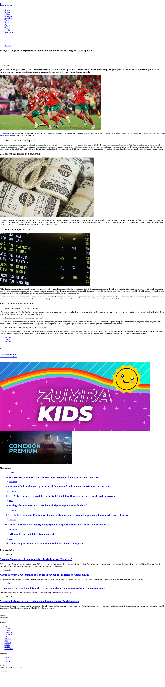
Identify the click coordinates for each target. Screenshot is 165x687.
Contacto (7, 657)
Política (7, 14)
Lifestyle (7, 26)
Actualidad (8, 18)
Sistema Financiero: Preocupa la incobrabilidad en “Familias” (36, 559)
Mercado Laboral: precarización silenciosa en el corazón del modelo (39, 601)
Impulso (6, 4)
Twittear (7, 339)
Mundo (7, 30)
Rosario (7, 10)
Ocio (6, 24)
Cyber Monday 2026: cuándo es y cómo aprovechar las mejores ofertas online (44, 574)
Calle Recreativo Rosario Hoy (8, 354)
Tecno (6, 20)
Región (7, 12)
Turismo (7, 28)
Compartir (8, 337)
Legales (7, 661)
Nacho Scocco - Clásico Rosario (8, 357)
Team (6, 659)
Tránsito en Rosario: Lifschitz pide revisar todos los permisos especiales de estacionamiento (52, 587)
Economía (8, 16)
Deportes (7, 22)
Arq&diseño (8, 32)
